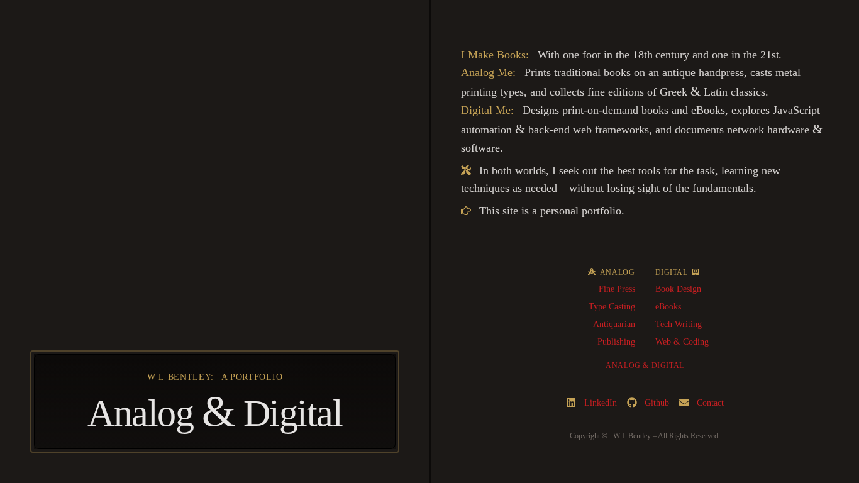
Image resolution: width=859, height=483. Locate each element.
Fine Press (617, 289)
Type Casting (612, 306)
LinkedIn (600, 403)
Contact (710, 403)
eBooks (668, 306)
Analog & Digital (645, 365)
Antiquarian (614, 324)
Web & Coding (682, 342)
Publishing (616, 342)
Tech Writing (678, 324)
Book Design (678, 289)
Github (657, 403)
